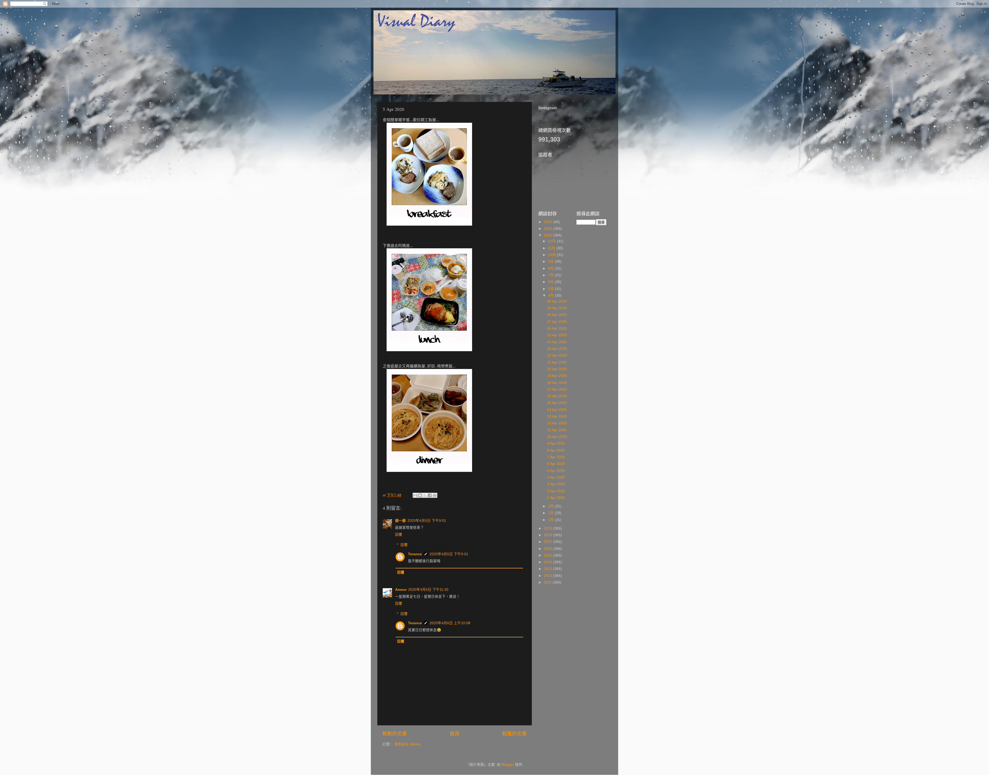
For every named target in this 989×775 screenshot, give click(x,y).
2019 (548, 528)
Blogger (507, 765)
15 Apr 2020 (557, 403)
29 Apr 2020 (557, 308)
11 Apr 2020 (557, 430)
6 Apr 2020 (556, 464)
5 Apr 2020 (556, 471)
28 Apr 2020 (557, 315)
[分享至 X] (425, 495)
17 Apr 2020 (557, 389)
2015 (548, 555)
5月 (551, 289)
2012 (548, 576)
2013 (548, 569)
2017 (548, 542)
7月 (551, 275)
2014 (548, 562)
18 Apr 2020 (557, 383)
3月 (551, 506)
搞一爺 (400, 521)
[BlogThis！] (420, 495)
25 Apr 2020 (557, 335)
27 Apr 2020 (557, 322)
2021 (548, 229)
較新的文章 (394, 733)
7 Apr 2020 (556, 457)
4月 (551, 295)
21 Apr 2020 (557, 362)
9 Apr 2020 (556, 443)
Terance (415, 554)
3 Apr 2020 (556, 484)
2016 (548, 549)
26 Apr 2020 (557, 328)
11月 (552, 248)
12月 (552, 241)
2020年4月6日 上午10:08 (450, 623)
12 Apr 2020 (557, 423)
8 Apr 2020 (556, 450)
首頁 (454, 733)
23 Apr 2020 (557, 349)
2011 (548, 582)
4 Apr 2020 (556, 477)
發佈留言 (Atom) (407, 744)
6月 (551, 282)
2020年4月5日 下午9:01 (426, 521)
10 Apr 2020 (557, 437)
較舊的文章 (514, 733)
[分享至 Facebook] (429, 495)
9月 (551, 261)
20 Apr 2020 (557, 369)
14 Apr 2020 (557, 410)
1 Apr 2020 (556, 498)
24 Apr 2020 (557, 342)
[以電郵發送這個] (415, 495)
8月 (551, 268)
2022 (548, 222)
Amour (401, 590)
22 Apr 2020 (557, 355)
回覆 (398, 534)
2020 (548, 235)
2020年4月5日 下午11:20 (428, 590)
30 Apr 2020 (557, 301)
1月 (551, 520)
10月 (552, 255)
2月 (551, 513)
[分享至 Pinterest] (434, 495)
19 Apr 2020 (557, 376)
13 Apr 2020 (557, 416)
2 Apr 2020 (556, 491)
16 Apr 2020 (557, 396)
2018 (548, 535)
